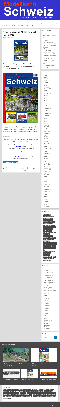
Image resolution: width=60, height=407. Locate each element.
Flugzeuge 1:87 (47, 277)
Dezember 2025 (47, 88)
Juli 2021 (46, 176)
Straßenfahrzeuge (47, 256)
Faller (49, 230)
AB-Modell (45, 214)
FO (50, 232)
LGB (44, 246)
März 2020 (46, 202)
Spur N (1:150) (47, 311)
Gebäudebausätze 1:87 (49, 282)
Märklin (45, 247)
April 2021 (46, 181)
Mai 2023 (46, 140)
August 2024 (46, 115)
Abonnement (33, 21)
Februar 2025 (47, 105)
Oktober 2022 (47, 151)
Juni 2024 (46, 118)
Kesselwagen (46, 241)
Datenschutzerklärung (18, 25)
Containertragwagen (48, 223)
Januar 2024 (46, 126)
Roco (49, 253)
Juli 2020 (46, 196)
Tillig (54, 256)
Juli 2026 (46, 77)
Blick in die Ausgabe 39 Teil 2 (50, 38)
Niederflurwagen (51, 247)
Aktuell (4, 21)
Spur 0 (45, 297)
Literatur (46, 288)
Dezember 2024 (47, 108)
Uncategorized (47, 320)
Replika (45, 295)
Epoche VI (45, 230)
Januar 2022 (46, 166)
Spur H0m (46, 307)
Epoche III (53, 227)
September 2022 (47, 153)
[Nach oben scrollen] (57, 404)
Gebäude (53, 232)
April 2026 (46, 82)
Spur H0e (46, 305)
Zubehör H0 (46, 325)
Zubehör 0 (46, 321)
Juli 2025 (46, 97)
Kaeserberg (46, 283)
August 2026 (46, 75)
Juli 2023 (46, 136)
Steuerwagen (29, 396)
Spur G (45, 302)
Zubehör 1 (46, 323)
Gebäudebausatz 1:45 (48, 280)
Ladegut (46, 285)
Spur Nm (46, 313)
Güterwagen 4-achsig (48, 237)
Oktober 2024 (47, 111)
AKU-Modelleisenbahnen (48, 216)
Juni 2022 (46, 158)
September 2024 (47, 113)
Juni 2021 (46, 178)
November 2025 (47, 90)
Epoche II (48, 227)
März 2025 (46, 103)
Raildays (46, 293)
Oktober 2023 (47, 131)
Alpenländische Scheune (49, 55)
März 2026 (46, 83)
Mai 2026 (46, 80)
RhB (47, 253)
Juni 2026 (46, 78)
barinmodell (46, 221)
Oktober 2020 (47, 191)
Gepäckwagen (46, 234)
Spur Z (45, 316)
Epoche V (50, 228)
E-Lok (44, 227)
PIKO (44, 253)
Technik (45, 318)
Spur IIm (46, 308)
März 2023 (46, 143)
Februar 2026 (47, 85)
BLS (53, 221)
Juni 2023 (46, 138)
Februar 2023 (47, 145)
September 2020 (47, 192)
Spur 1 (45, 300)
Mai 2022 (46, 159)
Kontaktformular (18, 146)
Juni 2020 (46, 197)
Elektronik (46, 270)
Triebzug (51, 258)
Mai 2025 (46, 100)
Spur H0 (46, 303)
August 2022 (46, 154)
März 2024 (46, 123)
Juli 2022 (46, 156)
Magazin (10, 21)
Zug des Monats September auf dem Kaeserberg (15, 363)
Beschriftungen (47, 269)
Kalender (51, 239)
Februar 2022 (47, 164)
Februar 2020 (47, 204)
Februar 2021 (47, 184)
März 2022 (46, 163)
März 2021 (46, 183)
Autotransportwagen (48, 220)
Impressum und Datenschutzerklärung (45, 405)
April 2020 (46, 201)
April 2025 (46, 102)
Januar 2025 (46, 107)
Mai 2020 (46, 199)
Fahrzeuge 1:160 (47, 272)
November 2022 (47, 149)
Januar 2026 (46, 87)
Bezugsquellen (6, 25)
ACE (49, 214)
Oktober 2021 (47, 171)
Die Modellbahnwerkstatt (49, 225)
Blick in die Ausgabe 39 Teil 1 (50, 45)
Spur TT (46, 315)
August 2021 (46, 174)
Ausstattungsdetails (47, 218)
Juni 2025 (46, 98)
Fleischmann (46, 232)
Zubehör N (46, 328)
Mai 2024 (46, 120)
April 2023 (46, 141)
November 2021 (47, 169)
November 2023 (47, 130)
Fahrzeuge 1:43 (47, 273)
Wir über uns (17, 21)
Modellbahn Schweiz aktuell (11, 162)
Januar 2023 (46, 146)
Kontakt (28, 25)
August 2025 (46, 95)
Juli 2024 (46, 116)
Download (25, 21)
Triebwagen (45, 258)
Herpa (54, 237)
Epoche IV (45, 228)
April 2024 (46, 121)
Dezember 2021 (47, 168)
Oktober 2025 (47, 92)
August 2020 (46, 194)
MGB (50, 246)
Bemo (51, 221)
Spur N (45, 310)
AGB (33, 25)
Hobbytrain (45, 239)
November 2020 (47, 189)
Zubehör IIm (46, 326)
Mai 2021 (46, 179)
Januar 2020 (46, 206)
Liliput (47, 246)
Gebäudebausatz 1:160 (49, 278)
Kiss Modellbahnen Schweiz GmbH (49, 244)
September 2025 (47, 93)
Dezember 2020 (47, 188)
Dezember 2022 (47, 148)
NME (44, 249)
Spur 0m (46, 298)
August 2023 (46, 135)
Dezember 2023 (47, 128)
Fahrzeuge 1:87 (47, 275)
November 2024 (47, 110)
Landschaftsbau (47, 287)
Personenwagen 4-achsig (48, 251)
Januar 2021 (46, 186)
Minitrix (53, 246)
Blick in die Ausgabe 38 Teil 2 (50, 62)
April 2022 (46, 161)
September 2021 (47, 173)
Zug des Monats (46, 260)
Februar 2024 (47, 125)
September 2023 (47, 133)
